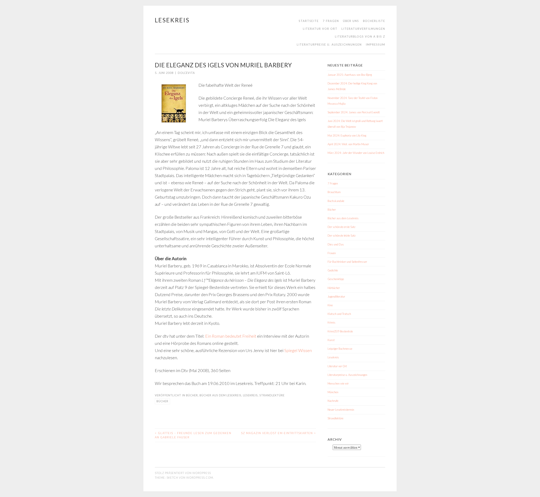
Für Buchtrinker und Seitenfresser (347, 261)
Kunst (331, 340)
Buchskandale (336, 201)
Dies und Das (336, 244)
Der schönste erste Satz (341, 227)
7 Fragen (331, 21)
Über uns (351, 21)
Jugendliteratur (336, 296)
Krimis (331, 322)
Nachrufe (333, 400)
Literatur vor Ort (320, 28)
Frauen (332, 253)
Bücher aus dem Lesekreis (220, 395)
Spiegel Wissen (298, 350)
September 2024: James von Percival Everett (354, 112)
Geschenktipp (336, 279)
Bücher (192, 395)
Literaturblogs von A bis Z (360, 36)
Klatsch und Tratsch (339, 314)
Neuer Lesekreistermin (341, 409)
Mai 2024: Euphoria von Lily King (347, 135)
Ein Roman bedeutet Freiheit (230, 336)
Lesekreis (172, 20)
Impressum (375, 44)
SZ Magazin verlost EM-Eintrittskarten (278, 433)
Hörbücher (334, 288)
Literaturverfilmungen (363, 28)
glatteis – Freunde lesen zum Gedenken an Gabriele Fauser (193, 435)
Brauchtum (334, 192)
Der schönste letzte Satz (342, 235)
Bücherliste (374, 21)
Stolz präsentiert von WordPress (183, 473)
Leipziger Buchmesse (340, 348)
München (333, 392)
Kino (330, 305)
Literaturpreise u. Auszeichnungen (329, 44)
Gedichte (333, 270)
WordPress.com (199, 477)
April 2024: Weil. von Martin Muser (348, 144)
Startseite (309, 21)
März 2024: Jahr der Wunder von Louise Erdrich (356, 152)
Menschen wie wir (338, 383)
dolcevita (186, 72)
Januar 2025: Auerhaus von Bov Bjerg (350, 74)
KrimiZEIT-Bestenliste (340, 331)
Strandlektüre (272, 395)
